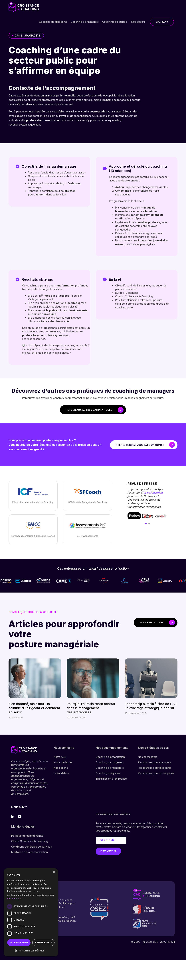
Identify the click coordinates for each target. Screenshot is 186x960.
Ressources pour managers (154, 762)
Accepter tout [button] (19, 942)
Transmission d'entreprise (111, 778)
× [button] (54, 872)
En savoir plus (14, 898)
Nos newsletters (147, 756)
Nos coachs (138, 21)
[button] (30, 950)
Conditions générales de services (31, 846)
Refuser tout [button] (43, 942)
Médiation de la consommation (29, 852)
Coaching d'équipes (114, 21)
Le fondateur (61, 773)
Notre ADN (60, 756)
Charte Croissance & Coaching (29, 841)
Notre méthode (63, 762)
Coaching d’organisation (110, 756)
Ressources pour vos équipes (156, 773)
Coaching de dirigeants (53, 21)
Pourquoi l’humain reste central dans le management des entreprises (91, 708)
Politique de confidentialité (27, 835)
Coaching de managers (85, 21)
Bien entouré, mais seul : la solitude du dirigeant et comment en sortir (34, 708)
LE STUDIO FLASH (164, 941)
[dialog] (31, 912)
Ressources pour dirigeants (154, 767)
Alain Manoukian (153, 492)
